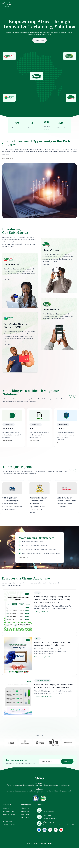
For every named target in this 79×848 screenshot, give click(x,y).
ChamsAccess (25, 811)
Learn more (39, 40)
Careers (5, 818)
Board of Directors (9, 814)
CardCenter (25, 814)
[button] (74, 4)
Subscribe (67, 761)
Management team (9, 811)
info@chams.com (48, 811)
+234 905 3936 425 (50, 818)
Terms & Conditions (9, 824)
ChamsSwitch (25, 808)
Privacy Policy (7, 821)
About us (6, 808)
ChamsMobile (25, 818)
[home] (7, 4)
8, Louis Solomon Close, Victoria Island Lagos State (59, 825)
